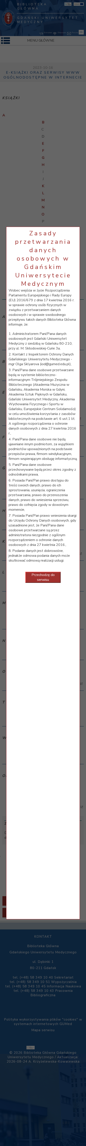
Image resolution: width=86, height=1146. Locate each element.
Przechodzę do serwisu (43, 577)
